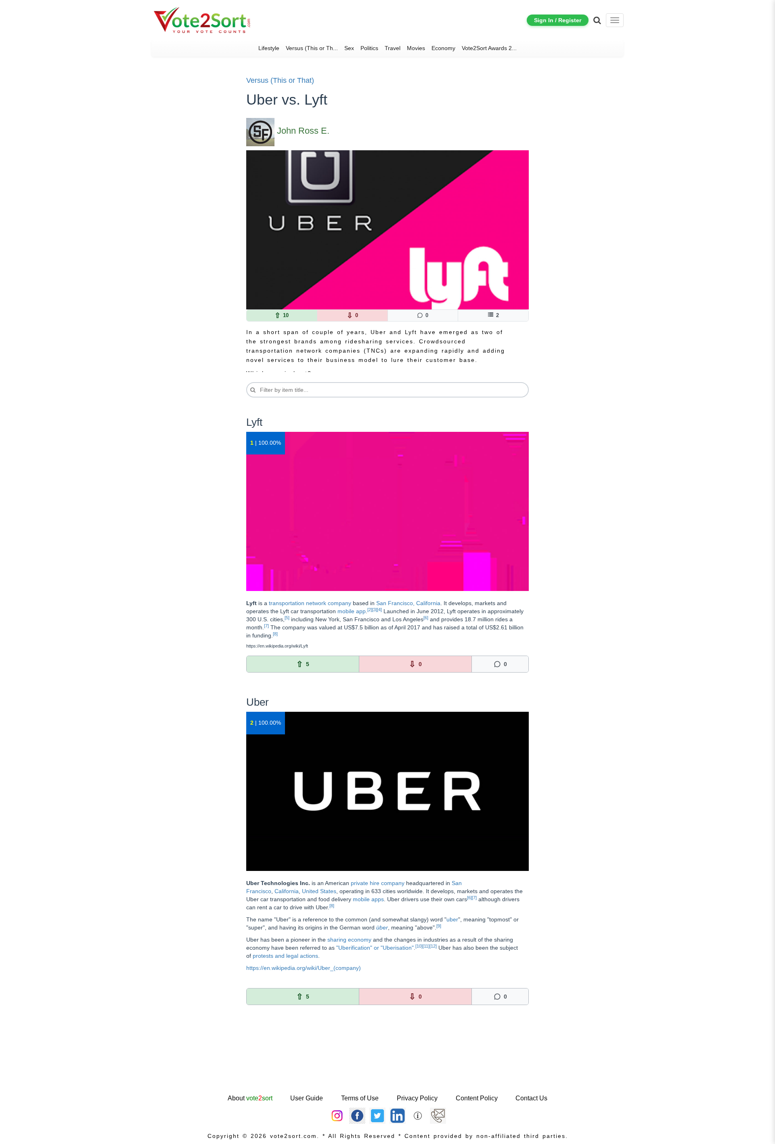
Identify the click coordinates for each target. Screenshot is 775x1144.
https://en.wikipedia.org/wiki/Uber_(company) (303, 968)
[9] (438, 925)
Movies (416, 48)
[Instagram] (337, 1115)
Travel (392, 48)
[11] (426, 946)
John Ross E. (303, 131)
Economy (443, 48)
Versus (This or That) (280, 80)
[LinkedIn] (398, 1115)
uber (452, 919)
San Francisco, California (408, 603)
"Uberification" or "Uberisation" (375, 947)
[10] (419, 946)
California (286, 891)
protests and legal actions (285, 956)
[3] (374, 609)
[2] (369, 609)
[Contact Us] (438, 1115)
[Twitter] (377, 1115)
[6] (425, 617)
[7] (266, 625)
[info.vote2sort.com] (418, 1115)
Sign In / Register (557, 20)
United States (319, 891)
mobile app (351, 611)
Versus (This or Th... (312, 48)
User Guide (306, 1098)
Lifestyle (268, 48)
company (392, 883)
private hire (365, 883)
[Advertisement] (387, 1067)
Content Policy (477, 1098)
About (250, 1098)
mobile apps (368, 899)
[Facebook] (357, 1115)
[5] (287, 617)
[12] (433, 946)
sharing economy (349, 939)
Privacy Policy (417, 1098)
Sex (349, 48)
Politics (369, 48)
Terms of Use (360, 1098)
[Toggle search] (597, 20)
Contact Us (531, 1098)
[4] (379, 609)
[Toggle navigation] (615, 20)
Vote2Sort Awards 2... (489, 48)
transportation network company (310, 603)
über (382, 927)
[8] (275, 633)
